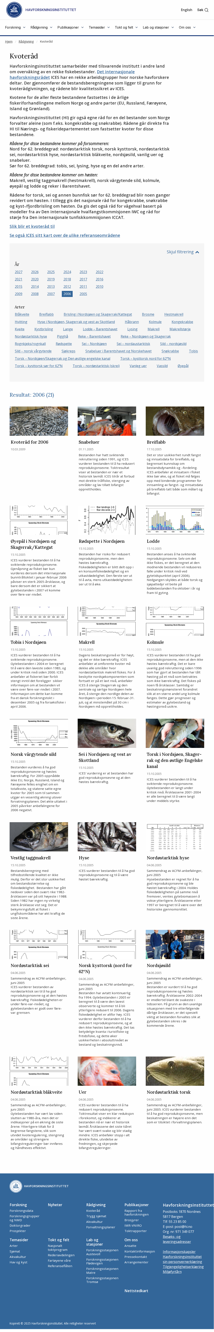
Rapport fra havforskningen (136, 1212)
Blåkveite (22, 314)
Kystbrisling (43, 329)
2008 (35, 294)
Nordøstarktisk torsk (169, 1092)
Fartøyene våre (59, 1260)
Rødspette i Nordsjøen (102, 541)
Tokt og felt (58, 1239)
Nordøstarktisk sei (30, 965)
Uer (82, 1092)
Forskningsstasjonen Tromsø (102, 1280)
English (186, 10)
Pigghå (62, 336)
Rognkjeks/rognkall (30, 343)
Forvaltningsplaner (100, 1227)
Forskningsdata (21, 1210)
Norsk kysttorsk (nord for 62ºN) (105, 968)
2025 (51, 272)
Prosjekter (18, 1231)
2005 (83, 294)
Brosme (148, 314)
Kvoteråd (46, 41)
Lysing (132, 329)
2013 (51, 286)
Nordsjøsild (159, 965)
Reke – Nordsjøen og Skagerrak (146, 336)
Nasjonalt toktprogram (57, 1247)
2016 (99, 279)
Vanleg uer (138, 366)
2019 (51, 279)
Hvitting (21, 321)
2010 (99, 286)
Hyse (84, 858)
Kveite (19, 329)
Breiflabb (46, 314)
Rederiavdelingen (61, 1255)
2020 (35, 279)
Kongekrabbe (182, 321)
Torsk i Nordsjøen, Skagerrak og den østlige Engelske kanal (175, 760)
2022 (99, 272)
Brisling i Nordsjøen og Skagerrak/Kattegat (98, 314)
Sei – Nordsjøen (94, 343)
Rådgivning (26, 41)
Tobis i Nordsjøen (28, 642)
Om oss (131, 1239)
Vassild (162, 366)
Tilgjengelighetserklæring (183, 1266)
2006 (67, 294)
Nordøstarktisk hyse (31, 336)
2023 (83, 272)
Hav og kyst (18, 1262)
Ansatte (130, 1246)
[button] (203, 10)
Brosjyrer (131, 1220)
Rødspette (64, 343)
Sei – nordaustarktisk (133, 343)
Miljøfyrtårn (172, 1271)
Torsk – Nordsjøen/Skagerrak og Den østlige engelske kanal (62, 358)
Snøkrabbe (170, 351)
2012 (67, 286)
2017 (83, 279)
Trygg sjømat (96, 1216)
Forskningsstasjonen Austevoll (102, 1252)
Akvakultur (94, 1222)
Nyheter (55, 1204)
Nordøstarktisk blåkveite (36, 1092)
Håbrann (132, 321)
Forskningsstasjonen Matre (102, 1270)
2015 (18, 286)
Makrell (154, 329)
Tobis (193, 351)
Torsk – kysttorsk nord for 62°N (145, 358)
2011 (83, 286)
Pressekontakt (135, 1257)
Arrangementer (136, 1262)
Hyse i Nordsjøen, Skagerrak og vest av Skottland (76, 321)
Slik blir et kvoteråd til (32, 226)
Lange (68, 329)
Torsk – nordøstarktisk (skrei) (96, 366)
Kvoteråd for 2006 (29, 442)
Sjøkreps (68, 351)
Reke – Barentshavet (94, 336)
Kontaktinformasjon (139, 1251)
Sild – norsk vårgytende (33, 351)
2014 (35, 286)
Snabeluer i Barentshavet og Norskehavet (118, 351)
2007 (51, 294)
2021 (18, 279)
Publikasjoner (136, 1204)
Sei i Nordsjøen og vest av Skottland (105, 757)
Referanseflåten (60, 1266)
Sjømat (15, 1251)
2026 (35, 272)
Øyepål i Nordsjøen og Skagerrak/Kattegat (33, 544)
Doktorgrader (20, 1225)
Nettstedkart (136, 1290)
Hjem (9, 41)
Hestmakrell (173, 314)
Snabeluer (89, 442)
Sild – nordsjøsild (173, 343)
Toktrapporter (135, 1231)
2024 (67, 272)
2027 (18, 272)
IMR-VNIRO (133, 1225)
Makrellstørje (180, 329)
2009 (18, 294)
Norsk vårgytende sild (33, 754)
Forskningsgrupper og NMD (24, 1218)
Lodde (153, 541)
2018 (67, 279)
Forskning (18, 1204)
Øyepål (183, 366)
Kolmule (155, 321)
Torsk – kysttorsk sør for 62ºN (39, 366)
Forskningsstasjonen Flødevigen (102, 1261)
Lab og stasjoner (94, 1242)
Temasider (19, 1239)
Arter (14, 1246)
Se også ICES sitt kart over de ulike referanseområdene (65, 235)
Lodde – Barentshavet (100, 329)
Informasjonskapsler (179, 1251)
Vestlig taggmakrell (31, 858)
